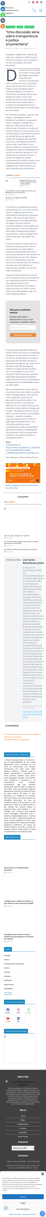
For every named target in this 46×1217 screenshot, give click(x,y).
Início (23, 1116)
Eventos (6, 968)
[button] (43, 1174)
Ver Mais (8, 992)
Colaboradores (23, 1124)
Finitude (6, 972)
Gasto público (11, 27)
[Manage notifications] (6, 1208)
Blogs (23, 1120)
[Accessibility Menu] (42, 1213)
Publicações (8, 980)
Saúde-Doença (9, 984)
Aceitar (23, 1197)
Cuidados (7, 955)
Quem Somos (23, 1136)
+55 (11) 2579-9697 (20, 1161)
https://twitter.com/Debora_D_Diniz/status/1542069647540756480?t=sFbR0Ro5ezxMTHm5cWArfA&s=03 (23, 450)
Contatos (23, 1128)
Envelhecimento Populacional (14, 964)
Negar (23, 1203)
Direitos (6, 960)
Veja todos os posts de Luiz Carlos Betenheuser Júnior (33, 714)
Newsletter (23, 1132)
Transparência (29, 27)
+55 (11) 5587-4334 (33, 1161)
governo (19, 27)
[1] (17, 209)
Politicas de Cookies (15, 1214)
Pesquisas (7, 976)
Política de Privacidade (29, 1214)
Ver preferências (23, 1209)
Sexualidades (8, 989)
